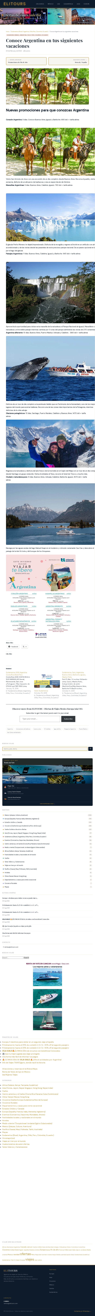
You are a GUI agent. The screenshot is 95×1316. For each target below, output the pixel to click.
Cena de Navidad (48, 1247)
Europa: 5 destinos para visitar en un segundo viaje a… (20, 898)
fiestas (48, 1250)
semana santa (65, 1255)
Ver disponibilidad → (47, 803)
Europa (43, 1250)
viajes (29, 1259)
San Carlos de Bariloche (14, 732)
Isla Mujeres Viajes (9, 1074)
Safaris (58, 1254)
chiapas (56, 1247)
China (69, 1247)
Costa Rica (81, 1247)
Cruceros (6, 1250)
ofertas (25, 1254)
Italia (73, 1250)
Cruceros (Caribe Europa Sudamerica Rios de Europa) (23, 826)
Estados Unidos (34, 1250)
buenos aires (37, 729)
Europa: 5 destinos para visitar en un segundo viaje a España (28, 1042)
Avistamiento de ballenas (23, 729)
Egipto (21, 1250)
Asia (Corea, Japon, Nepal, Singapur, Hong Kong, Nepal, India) (25, 833)
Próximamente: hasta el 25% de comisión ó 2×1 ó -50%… (20, 905)
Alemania (10, 1247)
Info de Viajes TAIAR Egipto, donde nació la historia (23, 1062)
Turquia (22, 1260)
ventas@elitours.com (11, 947)
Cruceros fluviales (11, 883)
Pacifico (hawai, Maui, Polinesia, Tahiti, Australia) (21, 869)
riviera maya (51, 1255)
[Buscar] (90, 749)
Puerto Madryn (83, 729)
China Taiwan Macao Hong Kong (15, 876)
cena (39, 1247)
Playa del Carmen (41, 1255)
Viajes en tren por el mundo (14, 865)
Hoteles (7, 873)
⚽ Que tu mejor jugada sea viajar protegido (16, 926)
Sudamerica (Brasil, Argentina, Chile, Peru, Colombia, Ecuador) (30, 31)
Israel (70, 1250)
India (66, 1250)
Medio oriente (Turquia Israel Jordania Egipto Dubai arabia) (25, 847)
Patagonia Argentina (70, 729)
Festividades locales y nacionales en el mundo (20, 855)
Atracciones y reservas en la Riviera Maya (19, 1069)
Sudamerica (6, 1260)
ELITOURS (15, 3)
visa (36, 1260)
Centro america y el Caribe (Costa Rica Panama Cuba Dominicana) (27, 844)
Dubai (17, 1250)
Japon (78, 1250)
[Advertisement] (47, 1168)
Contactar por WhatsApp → (82, 1311)
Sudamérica (53, 1292)
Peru (33, 1255)
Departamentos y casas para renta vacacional (20, 880)
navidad (16, 1254)
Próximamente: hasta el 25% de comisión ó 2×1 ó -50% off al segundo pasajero (35, 1045)
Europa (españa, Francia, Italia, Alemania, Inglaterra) (22, 819)
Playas (7, 887)
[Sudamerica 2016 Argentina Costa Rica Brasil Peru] (20, 682)
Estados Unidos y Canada (13, 822)
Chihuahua (62, 1247)
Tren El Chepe (15, 1260)
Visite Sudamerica (41, 691)
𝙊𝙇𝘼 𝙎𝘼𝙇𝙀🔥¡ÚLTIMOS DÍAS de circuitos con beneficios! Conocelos (25, 919)
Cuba (12, 1250)
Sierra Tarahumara (76, 1254)
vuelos (39, 1260)
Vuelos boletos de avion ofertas (15, 829)
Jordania (83, 1250)
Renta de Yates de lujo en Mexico (16, 1072)
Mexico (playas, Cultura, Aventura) (16, 815)
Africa (4, 1247)
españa (26, 1250)
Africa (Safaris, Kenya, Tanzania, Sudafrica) (19, 851)
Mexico (10, 1254)
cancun (29, 1247)
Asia (50, 1277)
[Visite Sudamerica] (47, 680)
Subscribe (68, 719)
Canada (23, 1247)
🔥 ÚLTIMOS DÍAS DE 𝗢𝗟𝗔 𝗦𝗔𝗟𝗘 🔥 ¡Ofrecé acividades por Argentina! (31, 1060)
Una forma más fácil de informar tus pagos (16, 933)
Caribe (7, 858)
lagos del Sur (57, 729)
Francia (61, 1250)
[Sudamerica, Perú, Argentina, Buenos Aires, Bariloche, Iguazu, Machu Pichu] (76, 684)
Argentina (10, 729)
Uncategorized (8, 1138)
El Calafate (47, 729)
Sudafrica (86, 1255)
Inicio (7, 31)
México (51, 1285)
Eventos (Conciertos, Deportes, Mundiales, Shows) (22, 840)
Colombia (74, 1247)
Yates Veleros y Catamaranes (14, 862)
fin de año (55, 1250)
